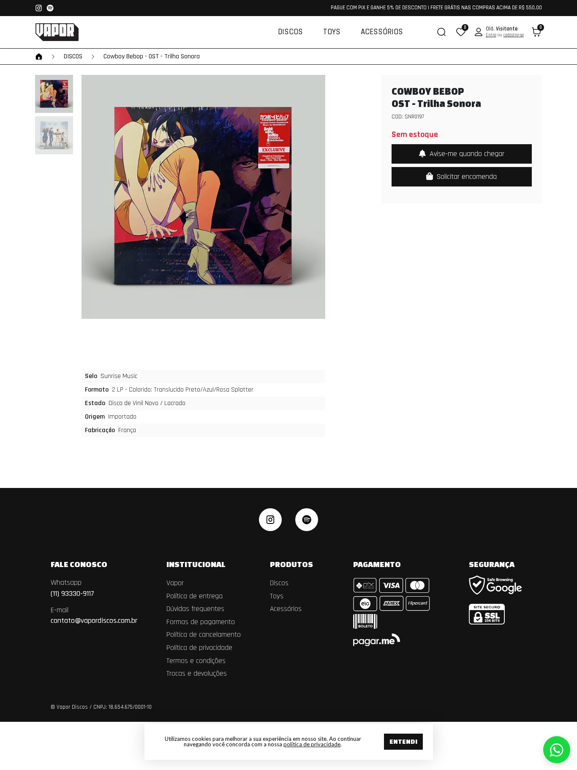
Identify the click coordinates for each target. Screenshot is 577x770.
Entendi (403, 741)
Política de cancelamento (203, 634)
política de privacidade (311, 744)
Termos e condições (196, 661)
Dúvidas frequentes (195, 609)
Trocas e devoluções (196, 673)
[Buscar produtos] (441, 32)
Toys (331, 32)
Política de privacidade (199, 647)
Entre (491, 35)
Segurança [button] (491, 564)
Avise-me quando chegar (465, 154)
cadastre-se (514, 35)
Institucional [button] (196, 564)
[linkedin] (306, 519)
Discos (290, 32)
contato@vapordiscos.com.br (94, 615)
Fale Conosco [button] (80, 564)
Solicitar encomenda (466, 176)
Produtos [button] (292, 564)
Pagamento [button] (377, 564)
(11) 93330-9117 (72, 588)
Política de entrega (194, 596)
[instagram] (270, 519)
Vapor (175, 583)
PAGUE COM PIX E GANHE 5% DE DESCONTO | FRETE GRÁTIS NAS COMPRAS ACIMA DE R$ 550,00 (436, 7)
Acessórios (382, 32)
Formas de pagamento (200, 622)
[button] (460, 31)
